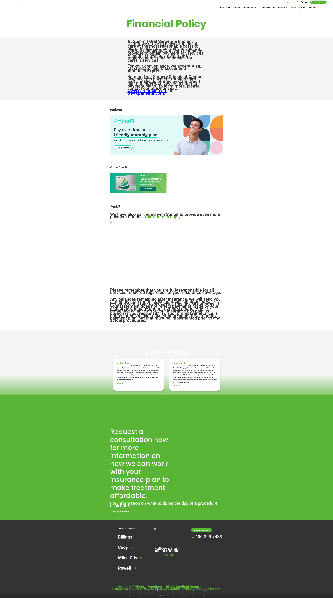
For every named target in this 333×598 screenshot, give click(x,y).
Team (228, 7)
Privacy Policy (193, 589)
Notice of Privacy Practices (140, 587)
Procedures (236, 7)
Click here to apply (163, 216)
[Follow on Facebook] (297, 2)
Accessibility (169, 589)
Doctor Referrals (265, 7)
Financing (292, 7)
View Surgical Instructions (121, 512)
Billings (125, 537)
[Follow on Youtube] (306, 2)
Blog (274, 7)
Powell (124, 568)
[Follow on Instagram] (302, 2)
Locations (281, 7)
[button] (165, 397)
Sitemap (215, 589)
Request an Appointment (318, 2)
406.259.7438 (289, 2)
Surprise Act (146, 589)
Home (222, 7)
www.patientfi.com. (146, 93)
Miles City (127, 557)
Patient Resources (250, 7)
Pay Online (301, 7)
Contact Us (311, 7)
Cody (123, 547)
